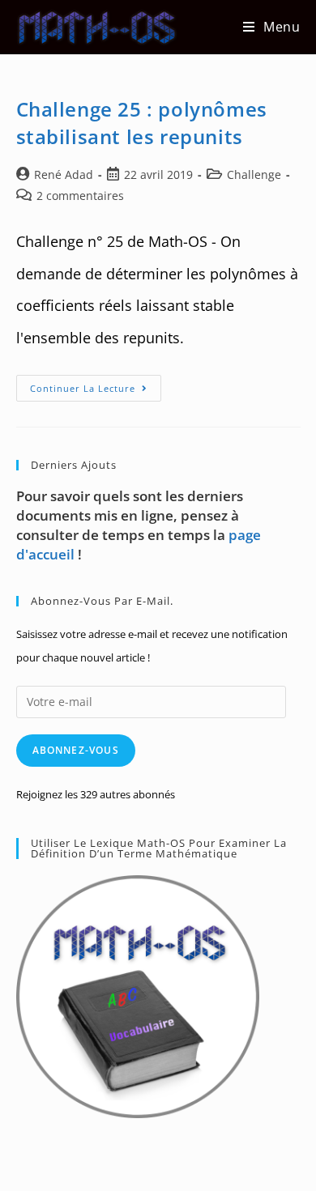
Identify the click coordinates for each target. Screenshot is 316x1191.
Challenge (254, 174)
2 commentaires (80, 195)
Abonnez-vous (75, 750)
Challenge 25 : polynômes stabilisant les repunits (141, 123)
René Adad (63, 174)
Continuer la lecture (95, 391)
